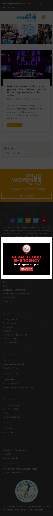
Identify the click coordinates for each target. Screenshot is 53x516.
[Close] (48, 240)
